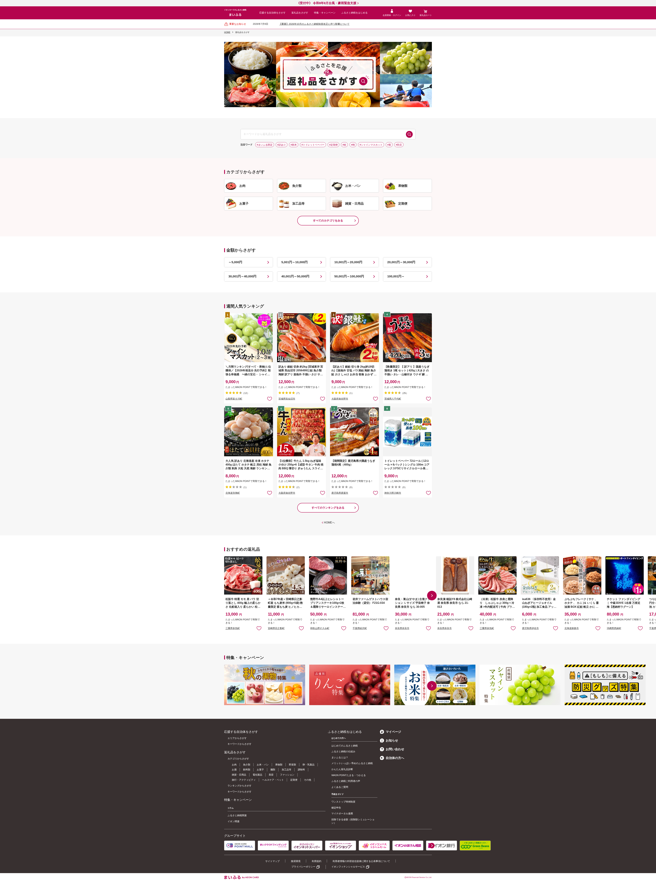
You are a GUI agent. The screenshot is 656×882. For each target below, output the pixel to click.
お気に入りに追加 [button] (269, 398)
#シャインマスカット (371, 144)
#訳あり (281, 144)
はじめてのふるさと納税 (344, 745)
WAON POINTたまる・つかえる (348, 775)
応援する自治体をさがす (272, 12)
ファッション (287, 774)
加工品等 (286, 769)
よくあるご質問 (339, 787)
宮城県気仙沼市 (286, 398)
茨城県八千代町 (392, 398)
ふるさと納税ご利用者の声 (345, 781)
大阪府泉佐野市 (339, 398)
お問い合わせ (395, 749)
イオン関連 (234, 821)
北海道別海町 (233, 493)
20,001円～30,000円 (401, 262)
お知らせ (392, 740)
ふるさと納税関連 (237, 815)
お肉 (234, 764)
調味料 (301, 769)
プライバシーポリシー (303, 866)
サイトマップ (272, 861)
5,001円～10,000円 (294, 262)
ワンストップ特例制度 (343, 801)
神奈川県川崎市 (392, 493)
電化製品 (257, 774)
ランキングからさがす (239, 785)
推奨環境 (295, 861)
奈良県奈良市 (402, 628)
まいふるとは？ (339, 757)
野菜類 (292, 764)
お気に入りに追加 (259, 628)
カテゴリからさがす (238, 758)
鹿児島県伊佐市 (530, 628)
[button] (432, 595)
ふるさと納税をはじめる (354, 12)
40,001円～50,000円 (295, 276)
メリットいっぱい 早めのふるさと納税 (352, 763)
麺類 (272, 769)
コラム (231, 808)
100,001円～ (396, 276)
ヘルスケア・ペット (273, 779)
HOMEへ (329, 522)
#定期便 (333, 144)
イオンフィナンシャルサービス (348, 866)
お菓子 (260, 769)
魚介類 (246, 764)
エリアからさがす (237, 738)
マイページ (393, 731)
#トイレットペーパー (313, 144)
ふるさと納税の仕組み (343, 751)
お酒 (234, 769)
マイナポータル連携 (342, 813)
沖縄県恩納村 (614, 628)
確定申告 (336, 807)
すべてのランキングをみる (328, 507)
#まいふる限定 (264, 144)
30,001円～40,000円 (242, 276)
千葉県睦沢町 (360, 628)
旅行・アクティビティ (244, 779)
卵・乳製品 (309, 764)
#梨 (389, 144)
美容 (271, 774)
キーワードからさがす (239, 744)
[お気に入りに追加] (269, 398)
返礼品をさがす (299, 12)
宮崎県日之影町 (276, 628)
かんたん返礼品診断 (342, 769)
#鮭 (344, 144)
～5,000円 (235, 262)
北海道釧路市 (571, 628)
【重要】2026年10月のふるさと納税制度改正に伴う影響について (314, 24)
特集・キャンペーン (325, 12)
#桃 (353, 144)
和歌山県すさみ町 (319, 628)
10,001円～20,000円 (348, 262)
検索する (409, 134)
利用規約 (316, 861)
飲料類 (246, 769)
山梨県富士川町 (234, 398)
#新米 (294, 144)
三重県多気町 (233, 628)
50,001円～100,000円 (349, 276)
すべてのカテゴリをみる (328, 220)
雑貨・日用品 (239, 774)
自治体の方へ (395, 758)
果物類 (278, 764)
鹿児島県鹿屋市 (339, 493)
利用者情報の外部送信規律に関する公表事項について (361, 861)
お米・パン (263, 764)
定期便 (293, 779)
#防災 (399, 144)
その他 (307, 779)
